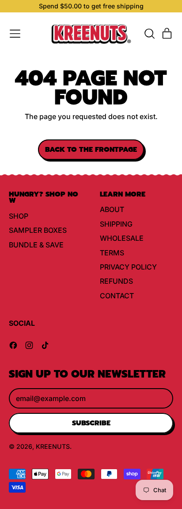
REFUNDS (116, 281)
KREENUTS (53, 446)
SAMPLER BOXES (38, 230)
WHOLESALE (122, 238)
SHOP (18, 216)
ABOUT (112, 209)
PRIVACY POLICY (128, 266)
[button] (149, 33)
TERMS (112, 252)
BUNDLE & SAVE (36, 244)
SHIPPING (116, 224)
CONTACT (117, 295)
